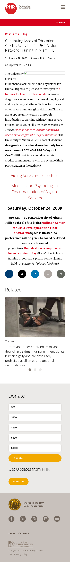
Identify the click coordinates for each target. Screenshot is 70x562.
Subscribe (18, 481)
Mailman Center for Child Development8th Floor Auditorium (39, 228)
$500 (14, 437)
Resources (12, 34)
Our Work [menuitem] (23, 533)
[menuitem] (11, 519)
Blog (24, 34)
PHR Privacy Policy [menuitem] (18, 554)
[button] (30, 369)
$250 (14, 427)
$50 (13, 407)
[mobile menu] (63, 6)
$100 (14, 417)
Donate (60, 22)
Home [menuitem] (11, 533)
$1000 (14, 448)
